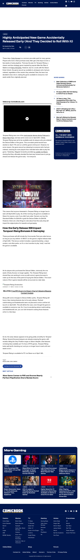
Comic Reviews (7, 523)
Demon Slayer (57, 525)
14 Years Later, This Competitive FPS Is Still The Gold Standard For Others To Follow (66, 101)
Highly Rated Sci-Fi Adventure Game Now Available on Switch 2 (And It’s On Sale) (48, 491)
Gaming (40, 2)
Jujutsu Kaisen (57, 528)
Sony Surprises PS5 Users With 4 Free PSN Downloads (12, 470)
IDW (4, 533)
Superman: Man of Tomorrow (20, 541)
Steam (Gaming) (13, 361)
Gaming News (44, 521)
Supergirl (17, 525)
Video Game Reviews (44, 524)
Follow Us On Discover (12, 366)
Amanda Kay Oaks (9, 46)
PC (41, 534)
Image (4, 530)
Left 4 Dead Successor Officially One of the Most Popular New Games (49, 470)
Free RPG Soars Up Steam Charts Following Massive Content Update (31, 292)
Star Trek (68, 528)
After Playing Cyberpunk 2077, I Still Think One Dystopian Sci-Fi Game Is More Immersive (67, 492)
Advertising (26, 552)
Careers (41, 552)
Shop (30, 547)
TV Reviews (31, 523)
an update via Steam (41, 152)
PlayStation (44, 532)
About (34, 552)
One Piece (56, 535)
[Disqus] (27, 401)
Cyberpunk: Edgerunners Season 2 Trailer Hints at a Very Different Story (67, 470)
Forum (24, 5)
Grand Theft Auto (70, 533)
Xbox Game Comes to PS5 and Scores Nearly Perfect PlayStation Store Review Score (23, 377)
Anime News (57, 521)
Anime (46, 2)
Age (12, 68)
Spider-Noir (31, 525)
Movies (30, 2)
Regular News (6, 361)
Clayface (17, 532)
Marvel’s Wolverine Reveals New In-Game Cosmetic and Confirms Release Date (66, 119)
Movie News (18, 521)
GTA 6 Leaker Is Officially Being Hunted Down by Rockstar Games (30, 491)
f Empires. (18, 68)
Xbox (42, 530)
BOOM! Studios (7, 535)
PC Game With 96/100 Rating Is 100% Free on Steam (66, 93)
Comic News (6, 521)
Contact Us (16, 552)
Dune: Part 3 (18, 534)
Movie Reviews (19, 523)
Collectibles (54, 2)
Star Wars (68, 525)
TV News (30, 521)
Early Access (15, 58)
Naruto (55, 530)
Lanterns (30, 533)
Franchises (70, 518)
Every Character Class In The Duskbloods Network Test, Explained (12, 491)
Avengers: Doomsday (18, 537)
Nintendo (43, 527)
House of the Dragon (33, 530)
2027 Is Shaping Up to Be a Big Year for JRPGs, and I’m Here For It (66, 110)
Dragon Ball (57, 523)
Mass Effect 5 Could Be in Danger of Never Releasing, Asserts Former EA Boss (30, 470)
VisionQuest (31, 537)
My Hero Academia (59, 533)
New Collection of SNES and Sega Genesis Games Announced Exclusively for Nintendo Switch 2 (66, 84)
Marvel (4, 525)
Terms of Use (65, 154)
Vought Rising (31, 535)
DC (3, 528)
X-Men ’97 (30, 528)
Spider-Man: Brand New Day (20, 529)
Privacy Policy (66, 155)
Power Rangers (70, 530)
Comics (24, 2)
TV (35, 2)
